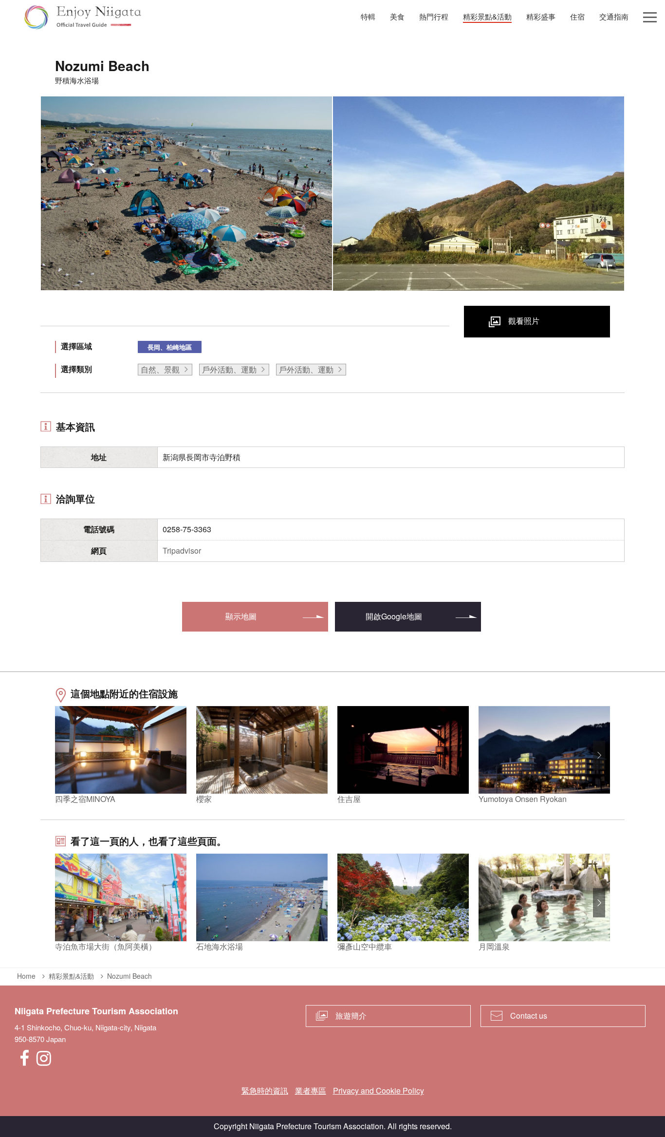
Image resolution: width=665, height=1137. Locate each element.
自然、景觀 (160, 369)
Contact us (528, 1015)
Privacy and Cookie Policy (378, 1090)
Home (26, 976)
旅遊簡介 (351, 1015)
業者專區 (310, 1090)
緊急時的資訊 (264, 1090)
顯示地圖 (241, 616)
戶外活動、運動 (229, 369)
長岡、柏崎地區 (170, 347)
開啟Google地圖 (394, 616)
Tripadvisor (182, 550)
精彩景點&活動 (71, 976)
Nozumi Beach (129, 976)
